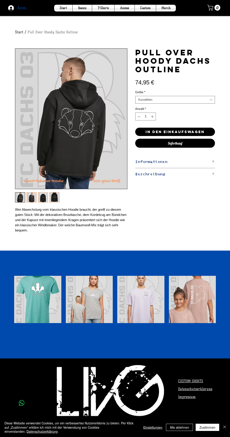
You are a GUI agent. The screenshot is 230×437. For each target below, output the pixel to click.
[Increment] (152, 116)
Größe (140, 92)
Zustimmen (207, 427)
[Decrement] (138, 116)
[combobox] (175, 100)
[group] (115, 311)
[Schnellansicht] (37, 299)
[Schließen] (224, 427)
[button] (214, 8)
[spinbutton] (145, 116)
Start (19, 32)
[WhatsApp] (21, 403)
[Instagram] (21, 391)
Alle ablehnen (179, 427)
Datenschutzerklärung (42, 431)
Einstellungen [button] (152, 427)
